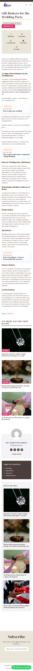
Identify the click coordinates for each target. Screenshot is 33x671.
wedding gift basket (20, 79)
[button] (26, 5)
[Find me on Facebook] (11, 449)
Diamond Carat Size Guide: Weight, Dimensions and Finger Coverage (14, 355)
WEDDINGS (10, 313)
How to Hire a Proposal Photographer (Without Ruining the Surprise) (16, 606)
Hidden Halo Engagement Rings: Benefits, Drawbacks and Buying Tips (16, 387)
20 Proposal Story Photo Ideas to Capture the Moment (16, 418)
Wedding (5, 350)
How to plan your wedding (12, 111)
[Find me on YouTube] (22, 449)
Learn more (16, 454)
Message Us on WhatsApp (23, 667)
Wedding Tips (8, 26)
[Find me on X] (14, 449)
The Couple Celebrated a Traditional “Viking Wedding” (16, 155)
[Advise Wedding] (7, 5)
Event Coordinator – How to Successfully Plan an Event (13, 258)
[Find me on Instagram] (18, 449)
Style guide (9, 668)
